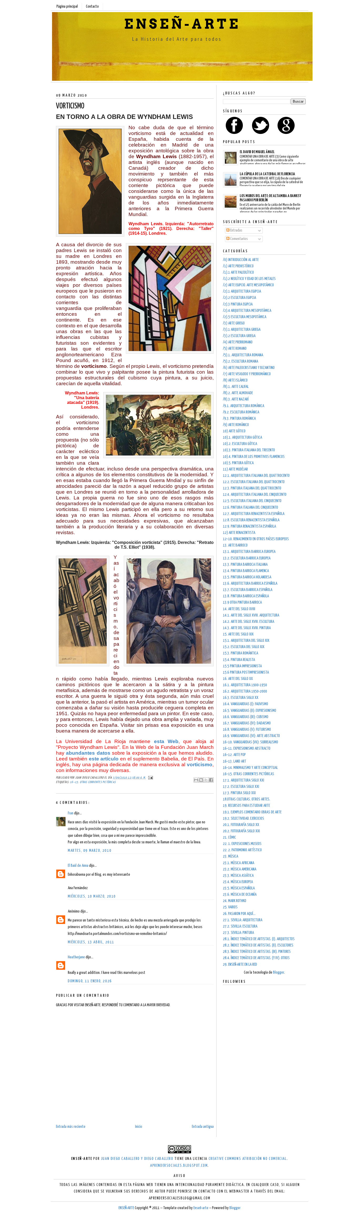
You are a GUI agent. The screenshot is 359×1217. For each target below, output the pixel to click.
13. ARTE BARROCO (235, 545)
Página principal (67, 6)
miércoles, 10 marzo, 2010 (92, 896)
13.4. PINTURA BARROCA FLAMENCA (246, 571)
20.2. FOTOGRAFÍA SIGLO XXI (241, 831)
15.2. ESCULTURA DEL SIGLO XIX (243, 647)
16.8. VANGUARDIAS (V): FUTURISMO (247, 730)
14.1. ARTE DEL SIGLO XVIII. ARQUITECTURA (251, 615)
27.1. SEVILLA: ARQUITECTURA (242, 920)
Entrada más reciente (70, 1127)
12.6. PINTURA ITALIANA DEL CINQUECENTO (250, 507)
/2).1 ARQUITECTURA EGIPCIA (242, 291)
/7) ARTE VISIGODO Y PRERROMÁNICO (247, 374)
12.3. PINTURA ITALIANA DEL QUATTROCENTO (252, 488)
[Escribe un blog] (201, 780)
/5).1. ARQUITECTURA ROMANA (243, 355)
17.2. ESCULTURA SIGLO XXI (241, 787)
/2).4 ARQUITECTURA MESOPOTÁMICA (247, 311)
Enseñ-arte (200, 1208)
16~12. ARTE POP (234, 755)
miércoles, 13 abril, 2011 (91, 942)
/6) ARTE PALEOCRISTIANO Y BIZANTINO (249, 368)
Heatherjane (76, 957)
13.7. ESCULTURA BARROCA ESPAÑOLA (247, 590)
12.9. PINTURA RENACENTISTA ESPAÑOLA (249, 526)
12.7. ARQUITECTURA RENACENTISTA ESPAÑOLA (253, 514)
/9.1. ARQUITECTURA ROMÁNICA (243, 406)
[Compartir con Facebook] (211, 780)
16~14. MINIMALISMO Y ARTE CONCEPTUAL (250, 768)
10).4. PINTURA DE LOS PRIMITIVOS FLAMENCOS (254, 457)
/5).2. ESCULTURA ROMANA (240, 361)
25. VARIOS (230, 907)
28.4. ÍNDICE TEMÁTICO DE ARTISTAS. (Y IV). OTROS (256, 958)
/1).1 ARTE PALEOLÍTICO (238, 272)
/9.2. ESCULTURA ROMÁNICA (241, 412)
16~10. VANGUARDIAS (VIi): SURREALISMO (250, 742)
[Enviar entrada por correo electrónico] (150, 777)
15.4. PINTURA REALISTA (239, 660)
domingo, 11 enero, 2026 (90, 981)
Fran (70, 813)
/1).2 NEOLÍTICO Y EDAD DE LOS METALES (249, 279)
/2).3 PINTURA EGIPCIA (238, 304)
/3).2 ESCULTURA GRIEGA (239, 336)
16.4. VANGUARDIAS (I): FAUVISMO (245, 704)
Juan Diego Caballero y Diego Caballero (137, 1159)
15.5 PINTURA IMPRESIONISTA (242, 666)
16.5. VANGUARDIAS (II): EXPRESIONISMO (249, 711)
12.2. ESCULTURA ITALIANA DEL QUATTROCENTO (254, 482)
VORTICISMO (70, 106)
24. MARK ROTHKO (234, 901)
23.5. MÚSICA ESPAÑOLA (239, 888)
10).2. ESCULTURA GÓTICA (240, 444)
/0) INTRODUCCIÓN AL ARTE (241, 260)
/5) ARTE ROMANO (235, 348)
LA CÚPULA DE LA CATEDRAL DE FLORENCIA (267, 174)
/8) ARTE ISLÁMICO (235, 380)
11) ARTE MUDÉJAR (235, 469)
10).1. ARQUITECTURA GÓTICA (242, 437)
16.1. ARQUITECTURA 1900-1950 (245, 685)
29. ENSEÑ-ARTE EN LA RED (240, 964)
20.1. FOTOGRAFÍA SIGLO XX (241, 825)
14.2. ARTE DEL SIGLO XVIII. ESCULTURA (248, 622)
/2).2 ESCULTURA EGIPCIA (239, 298)
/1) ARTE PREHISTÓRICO (238, 266)
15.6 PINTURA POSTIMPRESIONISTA (246, 672)
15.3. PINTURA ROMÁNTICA (240, 653)
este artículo (104, 759)
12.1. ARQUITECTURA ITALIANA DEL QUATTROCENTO (256, 476)
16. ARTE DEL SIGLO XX (238, 679)
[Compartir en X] (206, 780)
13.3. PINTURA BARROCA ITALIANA (245, 565)
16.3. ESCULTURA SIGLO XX (240, 698)
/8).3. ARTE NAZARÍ (236, 399)
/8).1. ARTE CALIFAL (236, 387)
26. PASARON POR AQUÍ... (239, 914)
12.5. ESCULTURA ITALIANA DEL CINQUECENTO (252, 501)
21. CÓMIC (229, 837)
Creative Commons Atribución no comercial (248, 1159)
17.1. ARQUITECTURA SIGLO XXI (243, 780)
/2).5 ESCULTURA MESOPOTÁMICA (244, 317)
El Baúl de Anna (78, 866)
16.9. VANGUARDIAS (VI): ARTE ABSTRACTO (251, 736)
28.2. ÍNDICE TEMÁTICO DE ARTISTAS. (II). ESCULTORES (258, 945)
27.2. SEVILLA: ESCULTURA (240, 926)
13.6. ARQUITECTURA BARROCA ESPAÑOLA (250, 583)
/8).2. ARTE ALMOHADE (238, 393)
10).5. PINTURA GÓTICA (238, 463)
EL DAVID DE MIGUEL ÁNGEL (257, 152)
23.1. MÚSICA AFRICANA (238, 863)
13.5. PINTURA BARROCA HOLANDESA (247, 577)
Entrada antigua (203, 1127)
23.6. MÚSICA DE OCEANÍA (240, 895)
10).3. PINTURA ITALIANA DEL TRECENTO (249, 450)
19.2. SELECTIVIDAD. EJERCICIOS (243, 818)
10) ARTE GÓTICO (234, 431)
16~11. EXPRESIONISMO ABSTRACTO (246, 748)
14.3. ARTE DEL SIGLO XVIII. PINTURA (247, 628)
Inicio (138, 1127)
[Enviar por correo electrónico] (196, 780)
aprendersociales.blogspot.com (179, 1166)
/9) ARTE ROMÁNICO (236, 425)
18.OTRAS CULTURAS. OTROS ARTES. (246, 799)
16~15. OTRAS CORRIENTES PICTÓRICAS (93, 782)
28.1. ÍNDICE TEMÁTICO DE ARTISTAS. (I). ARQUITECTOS (259, 939)
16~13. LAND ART (234, 761)
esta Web (166, 741)
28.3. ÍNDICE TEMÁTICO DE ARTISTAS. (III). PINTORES (257, 952)
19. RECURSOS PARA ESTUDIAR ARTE (246, 806)
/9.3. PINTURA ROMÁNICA (239, 418)
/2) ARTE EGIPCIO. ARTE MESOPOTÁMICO (248, 285)
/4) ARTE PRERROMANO (238, 342)
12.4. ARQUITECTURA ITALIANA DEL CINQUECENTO (254, 495)
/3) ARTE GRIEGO (234, 323)
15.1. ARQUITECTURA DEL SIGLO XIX (246, 641)
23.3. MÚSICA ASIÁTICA (238, 876)
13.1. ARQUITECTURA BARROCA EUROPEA (249, 552)
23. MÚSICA (230, 856)
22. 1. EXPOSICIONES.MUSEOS (242, 844)
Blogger (278, 972)
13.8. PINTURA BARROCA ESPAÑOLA (246, 596)
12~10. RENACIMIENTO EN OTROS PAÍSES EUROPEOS (256, 539)
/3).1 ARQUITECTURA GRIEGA (241, 330)
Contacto (92, 6)
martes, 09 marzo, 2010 (89, 851)
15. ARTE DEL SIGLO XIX (238, 634)
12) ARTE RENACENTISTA (239, 533)
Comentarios (238, 239)
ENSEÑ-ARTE (182, 24)
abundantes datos (88, 753)
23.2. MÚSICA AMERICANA (239, 869)
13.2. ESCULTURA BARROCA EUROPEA (246, 558)
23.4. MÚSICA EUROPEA (238, 882)
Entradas (235, 230)
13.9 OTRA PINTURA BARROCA (242, 602)
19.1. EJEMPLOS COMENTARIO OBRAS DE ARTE (252, 812)
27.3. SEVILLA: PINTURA (238, 933)
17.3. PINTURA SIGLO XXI (239, 793)
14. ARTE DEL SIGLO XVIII (239, 609)
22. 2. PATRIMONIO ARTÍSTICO (242, 850)
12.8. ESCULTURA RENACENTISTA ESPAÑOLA (251, 520)
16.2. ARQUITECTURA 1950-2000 (245, 691)
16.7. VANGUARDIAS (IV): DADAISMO (247, 723)
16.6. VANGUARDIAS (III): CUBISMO (245, 717)
